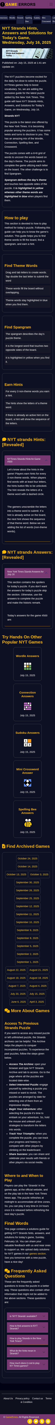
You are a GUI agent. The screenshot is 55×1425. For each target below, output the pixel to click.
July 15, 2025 (37, 993)
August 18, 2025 (38, 977)
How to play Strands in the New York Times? (25, 1339)
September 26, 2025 (27, 890)
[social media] (29, 1421)
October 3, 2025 (39, 874)
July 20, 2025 (18, 993)
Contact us (37, 1398)
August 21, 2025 (38, 970)
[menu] (51, 4)
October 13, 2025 (16, 874)
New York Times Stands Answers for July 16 (25, 573)
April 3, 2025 (37, 1001)
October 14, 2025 (27, 866)
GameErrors (12, 1417)
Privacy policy (22, 1398)
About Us (8, 1398)
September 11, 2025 (27, 914)
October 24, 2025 (27, 858)
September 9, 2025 (27, 930)
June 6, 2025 (18, 1001)
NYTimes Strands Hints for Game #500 (23, 460)
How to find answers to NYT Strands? (24, 1327)
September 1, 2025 (27, 962)
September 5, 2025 (27, 946)
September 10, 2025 (27, 922)
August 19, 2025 (16, 977)
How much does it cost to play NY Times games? (24, 1364)
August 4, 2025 (38, 985)
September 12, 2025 (27, 906)
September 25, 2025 (27, 898)
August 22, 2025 (16, 970)
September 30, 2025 (27, 882)
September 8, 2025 (27, 938)
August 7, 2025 (17, 985)
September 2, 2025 (27, 954)
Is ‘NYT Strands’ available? (23, 1316)
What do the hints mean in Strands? (23, 1352)
